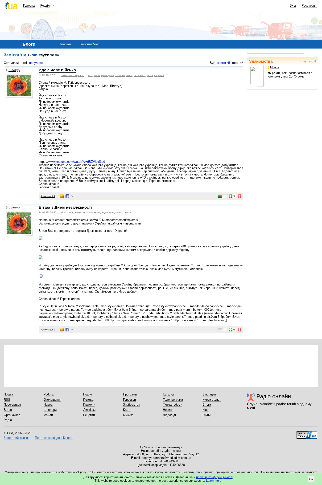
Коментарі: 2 (48, 196)
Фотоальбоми (172, 404)
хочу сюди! (308, 61)
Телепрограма (173, 399)
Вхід (293, 5)
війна (97, 75)
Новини (168, 410)
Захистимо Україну (72, 75)
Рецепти (89, 415)
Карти (127, 410)
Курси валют (211, 399)
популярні (36, 63)
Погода (88, 399)
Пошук (87, 394)
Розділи (45, 5)
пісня (150, 75)
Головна (29, 5)
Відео (8, 410)
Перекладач (12, 404)
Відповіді (169, 415)
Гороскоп (129, 399)
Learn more (213, 480)
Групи (206, 415)
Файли (48, 415)
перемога (139, 75)
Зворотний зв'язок (16, 438)
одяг (111, 212)
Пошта (8, 394)
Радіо (8, 420)
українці (159, 75)
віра (63, 212)
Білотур (14, 70)
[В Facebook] (67, 196)
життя (78, 212)
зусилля (120, 75)
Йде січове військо (57, 70)
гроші (70, 212)
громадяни (107, 75)
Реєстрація (309, 5)
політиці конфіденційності (214, 477)
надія (105, 212)
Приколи (89, 404)
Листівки (89, 410)
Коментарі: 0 (48, 329)
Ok (311, 479)
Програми (130, 394)
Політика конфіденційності (54, 438)
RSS (7, 399)
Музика (128, 415)
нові (24, 63)
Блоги (206, 404)
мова (129, 75)
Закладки (209, 394)
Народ (48, 404)
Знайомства (260, 61)
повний (237, 63)
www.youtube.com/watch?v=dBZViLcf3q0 (76, 161)
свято (119, 212)
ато (90, 75)
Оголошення (52, 399)
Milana (274, 67)
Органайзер (12, 415)
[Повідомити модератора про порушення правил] (239, 196)
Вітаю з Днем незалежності (65, 207)
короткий (223, 63)
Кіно (205, 410)
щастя (127, 212)
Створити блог (89, 44)
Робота (49, 394)
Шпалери (50, 410)
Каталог (168, 394)
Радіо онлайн (273, 396)
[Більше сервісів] (72, 196)
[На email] (62, 196)
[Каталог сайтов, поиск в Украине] (307, 433)
